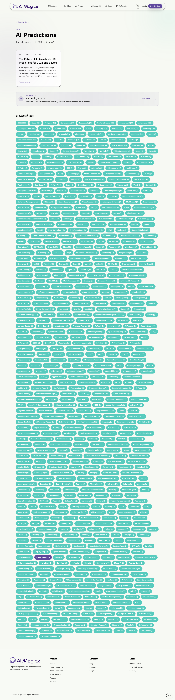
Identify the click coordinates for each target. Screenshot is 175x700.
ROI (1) (137, 602)
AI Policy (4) (22, 168)
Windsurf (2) (49, 264)
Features (53, 6)
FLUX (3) (94, 207)
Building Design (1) (134, 365)
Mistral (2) (67, 247)
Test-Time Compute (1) (58, 461)
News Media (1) (136, 303)
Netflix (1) (93, 439)
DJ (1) (122, 507)
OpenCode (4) (40, 185)
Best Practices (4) (141, 179)
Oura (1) (44, 377)
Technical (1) (46, 631)
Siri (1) (117, 382)
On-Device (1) (50, 523)
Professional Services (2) (130, 236)
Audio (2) (113, 270)
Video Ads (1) (23, 512)
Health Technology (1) (27, 377)
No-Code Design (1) (115, 461)
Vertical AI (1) (51, 399)
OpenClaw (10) (73, 140)
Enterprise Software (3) (27, 191)
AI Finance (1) (130, 326)
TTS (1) (116, 535)
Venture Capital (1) (25, 326)
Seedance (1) (138, 529)
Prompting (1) (23, 580)
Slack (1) (89, 608)
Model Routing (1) (25, 569)
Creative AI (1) (55, 580)
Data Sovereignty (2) (56, 230)
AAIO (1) (21, 405)
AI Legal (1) (69, 495)
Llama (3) (147, 191)
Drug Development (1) (105, 411)
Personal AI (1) (98, 377)
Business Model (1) (25, 320)
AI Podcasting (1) (70, 535)
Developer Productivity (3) (132, 196)
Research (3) (151, 185)
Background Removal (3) (61, 207)
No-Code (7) (104, 151)
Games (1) (56, 518)
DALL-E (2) (100, 270)
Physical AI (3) (23, 196)
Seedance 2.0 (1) (24, 461)
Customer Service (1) (121, 602)
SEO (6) (36, 157)
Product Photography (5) (109, 162)
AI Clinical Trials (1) (65, 411)
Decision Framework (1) (50, 636)
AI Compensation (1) (51, 433)
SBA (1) (131, 286)
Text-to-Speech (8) (119, 145)
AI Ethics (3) (48, 202)
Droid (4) (69, 185)
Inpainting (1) (87, 501)
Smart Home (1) (68, 394)
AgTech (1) (99, 326)
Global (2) (57, 253)
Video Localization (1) (26, 484)
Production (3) (40, 207)
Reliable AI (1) (57, 591)
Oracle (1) (125, 309)
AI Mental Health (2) (125, 219)
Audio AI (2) (121, 230)
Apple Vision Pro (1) (138, 332)
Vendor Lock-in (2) (76, 275)
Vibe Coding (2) (131, 247)
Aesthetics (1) (39, 580)
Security (133, 671)
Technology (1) (74, 557)
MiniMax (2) (112, 264)
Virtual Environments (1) (115, 405)
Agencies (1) (142, 484)
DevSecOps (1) (74, 416)
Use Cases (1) (79, 546)
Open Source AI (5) (75, 162)
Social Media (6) (114, 157)
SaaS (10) (152, 134)
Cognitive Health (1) (25, 411)
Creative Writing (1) (43, 586)
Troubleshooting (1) (62, 625)
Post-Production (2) (57, 258)
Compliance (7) (39, 151)
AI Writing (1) (127, 580)
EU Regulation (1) (118, 303)
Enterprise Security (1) (107, 309)
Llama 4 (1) (58, 354)
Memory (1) (75, 467)
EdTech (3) (94, 191)
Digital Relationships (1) (114, 416)
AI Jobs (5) (22, 162)
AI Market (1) (43, 320)
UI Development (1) (105, 614)
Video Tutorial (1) (83, 523)
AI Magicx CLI (96, 6)
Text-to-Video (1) (87, 586)
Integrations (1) (74, 608)
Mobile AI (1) (23, 388)
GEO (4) (70, 168)
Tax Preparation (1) (82, 365)
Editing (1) (101, 501)
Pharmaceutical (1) (136, 416)
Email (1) (148, 546)
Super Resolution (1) (127, 512)
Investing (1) (107, 422)
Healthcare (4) (131, 168)
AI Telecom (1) (130, 428)
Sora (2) (40, 230)
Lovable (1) (145, 591)
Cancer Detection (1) (104, 320)
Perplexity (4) (37, 168)
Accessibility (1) (111, 371)
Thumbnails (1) (74, 540)
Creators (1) (22, 540)
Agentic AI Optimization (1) (39, 405)
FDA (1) (121, 411)
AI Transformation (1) (137, 461)
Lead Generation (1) (95, 428)
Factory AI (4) (56, 185)
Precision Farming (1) (81, 326)
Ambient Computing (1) (116, 399)
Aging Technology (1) (75, 371)
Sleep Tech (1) (43, 326)
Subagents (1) (74, 456)
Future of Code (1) (42, 602)
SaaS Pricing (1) (24, 444)
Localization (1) (101, 535)
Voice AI (53, 678)
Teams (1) (86, 535)
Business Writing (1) (62, 574)
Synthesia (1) (79, 529)
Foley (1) (63, 507)
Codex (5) (128, 162)
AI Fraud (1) (140, 388)
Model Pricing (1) (99, 286)
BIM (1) (150, 365)
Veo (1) (90, 354)
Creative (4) (61, 179)
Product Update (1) (64, 631)
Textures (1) (134, 507)
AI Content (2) (120, 258)
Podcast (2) (141, 253)
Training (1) (89, 540)
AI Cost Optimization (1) (115, 591)
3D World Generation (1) (65, 405)
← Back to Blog (22, 22)
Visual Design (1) (139, 574)
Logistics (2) (82, 224)
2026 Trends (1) (101, 602)
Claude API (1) (64, 315)
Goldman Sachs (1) (144, 349)
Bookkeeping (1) (40, 473)
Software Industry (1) (139, 456)
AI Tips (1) (43, 591)
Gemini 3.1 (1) (23, 303)
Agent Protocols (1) (142, 450)
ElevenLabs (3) (86, 196)
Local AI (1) (77, 450)
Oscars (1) (80, 439)
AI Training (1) (60, 337)
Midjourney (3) (122, 185)
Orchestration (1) (145, 614)
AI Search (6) (23, 157)
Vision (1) (143, 512)
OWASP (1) (59, 608)
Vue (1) (33, 619)
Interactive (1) (139, 518)
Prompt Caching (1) (82, 315)
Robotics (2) (148, 224)
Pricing (80, 6)
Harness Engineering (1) (142, 444)
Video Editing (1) (97, 512)
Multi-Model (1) (117, 608)
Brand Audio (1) (54, 495)
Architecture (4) (45, 179)
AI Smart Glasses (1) (132, 377)
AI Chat (52, 664)
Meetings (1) (112, 580)
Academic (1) (80, 625)
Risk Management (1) (125, 422)
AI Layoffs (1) (139, 309)
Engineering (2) (129, 241)
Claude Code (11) (96, 134)
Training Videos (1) (25, 529)
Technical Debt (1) (34, 597)
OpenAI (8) (80, 145)
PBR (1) (147, 507)
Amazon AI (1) (107, 439)
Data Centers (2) (101, 213)
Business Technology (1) (45, 382)
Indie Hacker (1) (24, 602)
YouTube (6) (131, 157)
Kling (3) (37, 196)
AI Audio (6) (98, 157)
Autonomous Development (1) (98, 456)
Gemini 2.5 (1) (97, 444)
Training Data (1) (122, 298)
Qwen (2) (134, 224)
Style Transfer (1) (79, 512)
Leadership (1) (23, 467)
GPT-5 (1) (110, 349)
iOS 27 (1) (128, 382)
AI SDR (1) (56, 428)
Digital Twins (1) (84, 411)
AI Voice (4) (75, 179)
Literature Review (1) (99, 625)
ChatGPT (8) (133, 140)
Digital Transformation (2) (87, 236)
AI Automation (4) (55, 168)
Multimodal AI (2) (24, 275)
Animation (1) (70, 518)
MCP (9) (103, 140)
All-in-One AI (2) (43, 275)
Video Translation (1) (104, 523)
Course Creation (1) (63, 484)
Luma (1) (118, 540)
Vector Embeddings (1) (27, 631)
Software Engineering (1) (48, 292)
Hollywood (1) (112, 484)
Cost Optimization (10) (27, 140)
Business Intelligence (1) (107, 478)
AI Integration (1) (91, 557)
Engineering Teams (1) (98, 388)
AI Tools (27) (45, 129)
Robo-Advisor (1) (66, 422)
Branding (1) (37, 535)
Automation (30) (144, 123)
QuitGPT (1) (84, 394)
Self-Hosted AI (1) (75, 354)
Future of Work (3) (52, 196)
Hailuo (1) (109, 529)
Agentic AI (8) (66, 145)
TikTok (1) (44, 501)
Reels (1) (56, 501)
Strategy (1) (88, 281)
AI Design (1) (98, 461)
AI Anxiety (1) (135, 343)
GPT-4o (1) (136, 546)
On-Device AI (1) (39, 456)
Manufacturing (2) (25, 230)
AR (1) (153, 332)
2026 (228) (22, 123)
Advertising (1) (23, 495)
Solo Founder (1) (149, 597)
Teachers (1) (64, 343)
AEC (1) (119, 365)
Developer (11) (137, 134)
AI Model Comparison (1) (118, 444)
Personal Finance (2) (44, 224)
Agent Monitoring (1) (137, 275)
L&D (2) (36, 264)
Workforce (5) (36, 162)
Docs (110, 6)
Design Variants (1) (72, 597)
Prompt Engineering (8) (27, 145)
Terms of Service (136, 667)
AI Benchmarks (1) (41, 303)
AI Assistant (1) (81, 444)
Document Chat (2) (96, 275)
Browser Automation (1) (62, 473)
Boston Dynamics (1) (45, 450)
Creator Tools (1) (24, 309)
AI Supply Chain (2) (65, 224)
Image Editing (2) (125, 253)
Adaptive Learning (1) (82, 343)
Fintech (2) (68, 219)
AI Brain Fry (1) (136, 405)
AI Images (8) (137, 145)
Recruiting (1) (140, 501)
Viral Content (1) (133, 540)
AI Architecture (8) (48, 145)
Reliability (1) (101, 343)
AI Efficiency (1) (59, 360)
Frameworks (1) (59, 619)
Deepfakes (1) (37, 332)
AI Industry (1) (138, 354)
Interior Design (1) (129, 490)
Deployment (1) (121, 292)
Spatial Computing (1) (117, 332)
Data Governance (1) (87, 382)
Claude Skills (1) (138, 292)
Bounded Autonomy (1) (99, 546)
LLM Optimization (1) (26, 591)
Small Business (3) (85, 185)
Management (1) (24, 349)
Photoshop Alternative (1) (88, 569)
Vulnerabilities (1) (42, 608)
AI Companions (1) (92, 416)
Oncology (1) (123, 320)
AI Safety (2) (41, 270)
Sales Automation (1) (73, 428)
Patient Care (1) (137, 439)
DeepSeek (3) (132, 191)
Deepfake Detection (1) (121, 388)
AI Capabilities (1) (124, 586)
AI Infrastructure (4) (144, 162)
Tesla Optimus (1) (25, 450)
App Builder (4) (24, 185)
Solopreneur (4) (132, 174)
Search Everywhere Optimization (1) (109, 315)
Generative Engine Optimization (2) (32, 219)
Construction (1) (24, 371)
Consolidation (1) (24, 557)
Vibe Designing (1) (80, 461)
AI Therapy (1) (23, 428)
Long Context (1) (105, 586)
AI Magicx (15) (132, 129)
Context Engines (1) (130, 619)
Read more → (24, 82)
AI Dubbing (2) (43, 253)
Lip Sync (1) (22, 535)
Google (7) (54, 151)
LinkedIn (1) (54, 490)
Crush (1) (119, 631)
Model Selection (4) (92, 174)
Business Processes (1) (65, 586)
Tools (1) (130, 625)
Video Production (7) (122, 151)
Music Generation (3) (110, 207)
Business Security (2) (118, 224)
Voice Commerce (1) (139, 399)
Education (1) (45, 484)
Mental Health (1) (45, 411)
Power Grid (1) (82, 286)
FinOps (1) (39, 281)
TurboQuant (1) (41, 360)
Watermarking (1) (25, 286)
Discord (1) (101, 608)
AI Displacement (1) (25, 354)
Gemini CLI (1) (59, 298)
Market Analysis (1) (71, 281)
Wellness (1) (131, 495)
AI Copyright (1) (100, 303)
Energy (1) (22, 365)
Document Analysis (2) (79, 258)
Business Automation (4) (119, 179)
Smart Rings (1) (147, 371)
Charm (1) (132, 631)
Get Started (155, 6)
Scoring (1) (36, 540)
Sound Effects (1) (48, 507)
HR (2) (110, 230)
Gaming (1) (22, 523)
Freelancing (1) (44, 546)
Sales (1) (21, 507)
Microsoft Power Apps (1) (28, 315)
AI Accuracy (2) (97, 230)
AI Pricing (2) (23, 236)
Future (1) (59, 557)
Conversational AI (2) (102, 258)
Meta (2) (21, 241)
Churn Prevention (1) (66, 478)
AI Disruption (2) (146, 241)
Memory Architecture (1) (63, 320)
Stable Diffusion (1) (44, 569)
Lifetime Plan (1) (62, 546)
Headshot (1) (40, 490)
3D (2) (69, 253)
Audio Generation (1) (41, 512)
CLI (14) (21, 134)
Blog (69, 6)
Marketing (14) (149, 129)
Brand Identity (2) (149, 247)
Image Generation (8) (98, 145)
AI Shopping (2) (109, 236)
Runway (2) (63, 264)
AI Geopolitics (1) (95, 337)
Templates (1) (81, 574)
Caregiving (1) (94, 371)
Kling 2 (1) (40, 461)
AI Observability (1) (116, 275)
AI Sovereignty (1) (67, 382)
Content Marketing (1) (26, 574)
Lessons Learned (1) (41, 625)
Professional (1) (71, 490)
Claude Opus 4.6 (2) (135, 213)
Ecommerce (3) (149, 202)
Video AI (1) (98, 619)
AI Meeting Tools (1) (41, 388)
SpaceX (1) (112, 354)
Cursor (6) (152, 151)
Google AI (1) (40, 444)
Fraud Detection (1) (75, 349)
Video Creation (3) (89, 202)
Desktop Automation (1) (132, 473)
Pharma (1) (137, 320)
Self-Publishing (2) (25, 253)
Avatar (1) (153, 529)
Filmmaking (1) (96, 484)
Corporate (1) (104, 540)
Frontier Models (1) (61, 303)
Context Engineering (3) (113, 191)
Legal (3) (100, 196)
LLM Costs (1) (114, 377)
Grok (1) (125, 354)
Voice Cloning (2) (24, 270)
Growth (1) (125, 518)
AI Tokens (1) (69, 433)
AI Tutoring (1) (126, 433)
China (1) (87, 563)
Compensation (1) (70, 292)
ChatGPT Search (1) (81, 303)
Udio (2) (88, 264)
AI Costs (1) (35, 365)
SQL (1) (143, 478)
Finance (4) (82, 168)
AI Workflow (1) (24, 478)
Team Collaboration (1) (80, 552)
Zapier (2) (71, 270)
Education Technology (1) (41, 439)
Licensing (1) (144, 535)
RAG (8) (151, 145)
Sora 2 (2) (100, 247)
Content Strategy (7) (71, 151)
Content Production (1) (27, 636)
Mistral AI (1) (23, 456)
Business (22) (75, 129)
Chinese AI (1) (120, 456)
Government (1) (102, 563)
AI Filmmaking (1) (64, 439)
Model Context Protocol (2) (43, 236)
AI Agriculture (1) (61, 326)
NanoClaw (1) (46, 563)
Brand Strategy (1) (137, 360)
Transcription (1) (77, 388)
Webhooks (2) (56, 270)
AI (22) (88, 129)
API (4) (60, 174)
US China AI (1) (113, 337)
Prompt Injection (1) (95, 332)
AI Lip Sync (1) (65, 523)
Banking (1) (151, 315)
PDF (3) (126, 207)
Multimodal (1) (23, 518)
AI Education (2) (98, 224)
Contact (93, 667)
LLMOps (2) (86, 213)
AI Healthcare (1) (84, 320)
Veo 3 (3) (137, 185)
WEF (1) (144, 337)
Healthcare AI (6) (64, 157)
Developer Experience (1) (28, 614)
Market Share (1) (94, 349)
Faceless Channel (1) (46, 529)
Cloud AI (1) (49, 343)
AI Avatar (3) (80, 207)
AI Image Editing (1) (65, 569)
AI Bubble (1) (53, 281)
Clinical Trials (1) (24, 422)
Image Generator (56, 667)
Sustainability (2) (24, 224)
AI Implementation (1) (93, 360)
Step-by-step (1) (41, 552)
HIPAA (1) (121, 439)
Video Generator (56, 671)
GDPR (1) (36, 343)
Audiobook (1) (142, 467)
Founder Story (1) (136, 563)
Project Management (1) (120, 501)
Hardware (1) (44, 354)
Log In (144, 6)
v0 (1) (20, 597)
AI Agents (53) (50, 123)
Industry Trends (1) (50, 614)
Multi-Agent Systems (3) (111, 202)
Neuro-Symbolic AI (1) (45, 309)
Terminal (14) (34, 134)
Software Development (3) (28, 202)
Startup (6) (48, 157)
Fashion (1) (80, 484)
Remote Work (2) (51, 241)
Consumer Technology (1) (46, 394)
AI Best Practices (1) (144, 586)
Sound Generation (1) (26, 501)
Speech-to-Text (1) (94, 580)
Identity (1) (89, 309)
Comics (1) (81, 473)
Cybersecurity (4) (114, 168)
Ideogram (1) (123, 529)
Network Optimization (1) (28, 433)
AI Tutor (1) (22, 332)
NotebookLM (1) (145, 625)
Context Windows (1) (120, 552)
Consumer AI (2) (69, 241)
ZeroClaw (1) (62, 563)
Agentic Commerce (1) (116, 360)
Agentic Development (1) (53, 416)
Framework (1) (23, 552)
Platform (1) (138, 552)
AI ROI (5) (91, 162)
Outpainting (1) (71, 501)
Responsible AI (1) (101, 394)
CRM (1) (33, 507)
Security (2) (113, 241)
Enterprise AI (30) (126, 123)
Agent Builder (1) (59, 552)
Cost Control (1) (24, 281)
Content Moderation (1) (62, 286)
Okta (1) (77, 309)
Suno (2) (76, 264)
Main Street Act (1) (146, 286)
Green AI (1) (74, 360)
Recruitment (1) (109, 433)
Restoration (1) (61, 512)
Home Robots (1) (24, 394)
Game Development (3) (68, 202)
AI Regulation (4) (46, 174)
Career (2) (55, 219)
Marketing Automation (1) (28, 416)
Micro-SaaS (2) (87, 241)
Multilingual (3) (132, 202)
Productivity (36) (85, 123)
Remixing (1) (110, 507)
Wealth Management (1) (87, 422)
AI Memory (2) (150, 236)
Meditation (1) (101, 495)
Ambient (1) (116, 495)
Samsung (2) (34, 241)
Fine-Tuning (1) (110, 518)
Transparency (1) (141, 298)
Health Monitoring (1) (78, 377)
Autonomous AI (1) (103, 631)
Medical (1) (113, 490)
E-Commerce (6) (82, 157)
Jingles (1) (38, 495)
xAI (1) (100, 354)
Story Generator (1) (144, 580)
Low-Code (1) (48, 315)
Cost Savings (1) (91, 467)
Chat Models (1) (147, 631)
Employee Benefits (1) (88, 433)
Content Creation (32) (105, 123)
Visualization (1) (125, 467)
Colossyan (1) (94, 529)
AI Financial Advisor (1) (45, 422)
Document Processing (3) (144, 207)
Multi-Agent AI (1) (76, 332)
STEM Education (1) (144, 433)
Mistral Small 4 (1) (94, 450)
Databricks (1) (75, 298)
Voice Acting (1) (41, 518)
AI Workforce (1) (118, 343)
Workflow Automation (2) (132, 270)
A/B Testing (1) (91, 597)
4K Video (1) (39, 467)
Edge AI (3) (113, 196)
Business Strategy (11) (117, 134)
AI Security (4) (96, 168)
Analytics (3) (70, 196)
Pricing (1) (35, 523)
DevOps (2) (118, 213)
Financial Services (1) (103, 365)
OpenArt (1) (84, 405)
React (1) (21, 619)
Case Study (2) (85, 270)
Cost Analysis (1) (119, 546)
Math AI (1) (22, 439)
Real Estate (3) (23, 207)
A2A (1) (126, 450)
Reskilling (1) (41, 349)
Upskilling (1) (144, 422)
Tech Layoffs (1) (135, 315)
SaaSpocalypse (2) (83, 247)
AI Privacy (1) (23, 343)
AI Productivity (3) (78, 191)
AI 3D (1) (97, 405)
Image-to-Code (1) (70, 614)
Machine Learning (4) (26, 174)
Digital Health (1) (41, 428)
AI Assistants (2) (65, 236)
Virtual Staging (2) (138, 258)
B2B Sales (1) (113, 428)
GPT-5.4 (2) (38, 247)
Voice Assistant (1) (144, 382)
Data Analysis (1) (85, 478)
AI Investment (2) (105, 219)
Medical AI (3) (47, 191)
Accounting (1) (23, 473)
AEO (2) (101, 241)
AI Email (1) (44, 574)
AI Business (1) (67, 399)
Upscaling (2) (39, 258)
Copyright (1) (129, 535)
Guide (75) (36, 123)
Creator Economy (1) (119, 574)
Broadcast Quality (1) (57, 467)
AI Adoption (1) (117, 286)
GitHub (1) (105, 292)
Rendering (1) (108, 467)
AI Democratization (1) (27, 563)
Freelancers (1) (24, 490)
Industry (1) (127, 484)
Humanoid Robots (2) (140, 230)
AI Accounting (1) (51, 365)
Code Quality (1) (53, 597)
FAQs (92, 671)
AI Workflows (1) (24, 298)
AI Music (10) (46, 140)
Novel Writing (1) (24, 586)
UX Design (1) (132, 597)
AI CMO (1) (133, 411)
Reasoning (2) (114, 247)
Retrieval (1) (22, 625)
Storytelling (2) (108, 253)
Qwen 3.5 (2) (53, 247)
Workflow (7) (89, 151)
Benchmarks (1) (125, 349)
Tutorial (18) (117, 129)
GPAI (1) (108, 298)
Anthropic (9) (89, 140)
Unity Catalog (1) (93, 298)
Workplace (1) (114, 326)
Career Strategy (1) (25, 292)
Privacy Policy (135, 664)
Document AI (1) (150, 619)
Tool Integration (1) (136, 608)
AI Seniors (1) (41, 371)
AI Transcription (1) (73, 580)
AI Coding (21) (101, 129)
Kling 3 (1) (152, 303)
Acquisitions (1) (24, 360)
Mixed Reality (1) (24, 337)
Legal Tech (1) (85, 495)
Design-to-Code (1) (125, 614)
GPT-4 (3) (54, 213)
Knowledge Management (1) (29, 399)
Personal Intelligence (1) (60, 444)
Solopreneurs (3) (24, 213)
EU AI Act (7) (22, 151)
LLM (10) (59, 140)
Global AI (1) (119, 563)
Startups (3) (41, 213)
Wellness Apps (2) (145, 219)
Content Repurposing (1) (130, 569)
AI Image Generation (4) (94, 179)
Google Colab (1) (42, 298)
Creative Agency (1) (25, 546)
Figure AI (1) (63, 450)
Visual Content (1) (142, 523)
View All (53, 682)
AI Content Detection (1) (130, 281)
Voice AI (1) (82, 399)
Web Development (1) (80, 619)
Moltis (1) (75, 563)
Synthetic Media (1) (55, 332)
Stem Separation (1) (80, 507)
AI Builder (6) (146, 157)
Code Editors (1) (24, 608)
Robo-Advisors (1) (148, 326)
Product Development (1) (112, 597)
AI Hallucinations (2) (78, 230)
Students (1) (117, 625)
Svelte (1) (44, 619)
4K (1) (111, 512)
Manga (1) (94, 473)
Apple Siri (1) (97, 399)
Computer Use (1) (110, 473)
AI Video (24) (60, 129)
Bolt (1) (133, 591)
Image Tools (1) (109, 569)
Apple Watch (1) (58, 377)
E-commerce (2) (128, 264)
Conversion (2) (23, 258)
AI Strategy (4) (73, 174)
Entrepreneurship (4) (113, 174)
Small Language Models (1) (79, 591)
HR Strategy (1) (130, 337)
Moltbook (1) (108, 557)
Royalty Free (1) (124, 523)
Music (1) (96, 507)
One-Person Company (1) (145, 557)
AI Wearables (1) (129, 371)
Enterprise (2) (23, 264)
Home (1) (145, 490)
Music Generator (56, 674)
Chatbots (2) (59, 275)
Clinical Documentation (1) (92, 490)
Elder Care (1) (56, 371)
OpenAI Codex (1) (57, 456)
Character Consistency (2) (86, 253)
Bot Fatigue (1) (59, 388)
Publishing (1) (42, 286)
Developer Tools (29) (26, 129)
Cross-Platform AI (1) (122, 394)
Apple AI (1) (105, 382)
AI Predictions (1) (43, 557)
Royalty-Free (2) (147, 264)
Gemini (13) (49, 134)
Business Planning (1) (106, 281)
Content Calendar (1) (54, 540)
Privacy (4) (148, 174)
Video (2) (99, 264)
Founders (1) (113, 619)
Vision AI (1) (88, 614)
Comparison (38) (67, 123)
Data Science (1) (128, 478)
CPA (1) (66, 365)
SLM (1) (98, 591)
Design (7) (139, 151)
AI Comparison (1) (89, 292)
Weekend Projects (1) (81, 602)
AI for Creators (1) (99, 574)
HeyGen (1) (64, 529)
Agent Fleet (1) (113, 450)
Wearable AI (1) (24, 382)
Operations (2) (23, 247)
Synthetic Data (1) (43, 337)
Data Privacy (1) (78, 337)
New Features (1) (83, 631)
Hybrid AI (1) (63, 309)
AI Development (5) (55, 162)
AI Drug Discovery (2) (85, 219)
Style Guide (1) (52, 535)
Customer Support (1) (90, 518)
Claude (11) (79, 134)
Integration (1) (100, 552)
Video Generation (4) (26, 179)
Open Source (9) (117, 140)
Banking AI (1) (57, 349)
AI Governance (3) (105, 185)
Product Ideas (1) (61, 602)
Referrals (123, 6)
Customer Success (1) (44, 478)
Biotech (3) (61, 191)
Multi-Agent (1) (124, 557)
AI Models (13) (64, 134)
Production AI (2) (69, 213)
